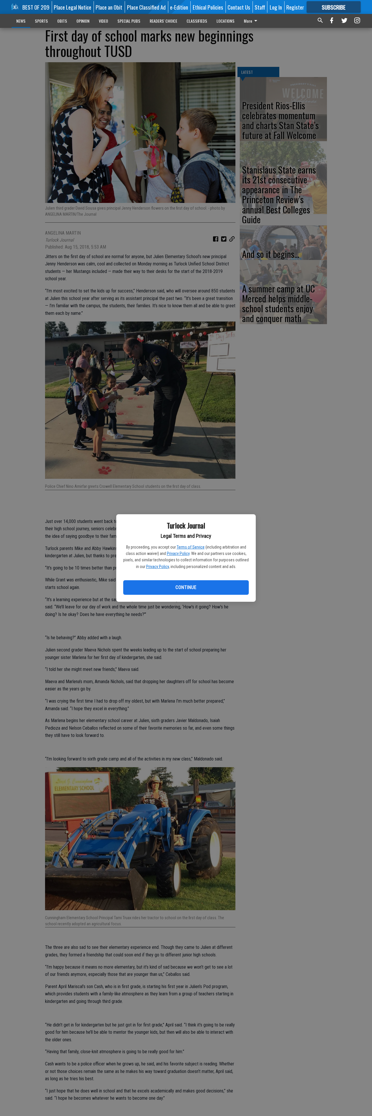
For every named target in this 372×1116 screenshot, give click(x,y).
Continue (186, 587)
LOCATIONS (226, 21)
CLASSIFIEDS (197, 21)
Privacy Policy (178, 553)
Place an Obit (109, 7)
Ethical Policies (208, 7)
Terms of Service (191, 547)
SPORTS (41, 21)
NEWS (21, 21)
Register (295, 7)
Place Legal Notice (72, 7)
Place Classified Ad (146, 7)
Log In (276, 7)
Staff (260, 7)
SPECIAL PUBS (128, 21)
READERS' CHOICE (163, 21)
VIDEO (103, 21)
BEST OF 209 (35, 7)
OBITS (62, 21)
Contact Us (239, 7)
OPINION (83, 21)
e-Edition (179, 7)
